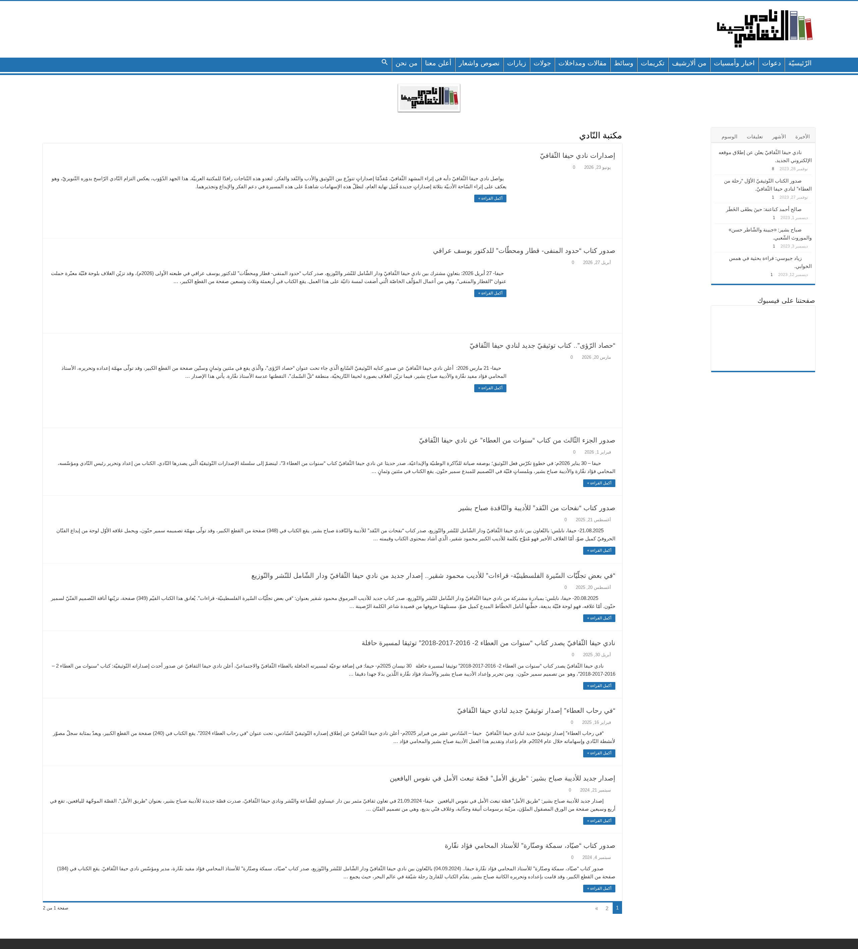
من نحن (406, 63)
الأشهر (779, 136)
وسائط (623, 63)
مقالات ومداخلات (582, 63)
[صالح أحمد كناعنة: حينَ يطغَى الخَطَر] (808, 208)
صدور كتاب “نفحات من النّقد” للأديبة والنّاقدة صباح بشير (536, 508)
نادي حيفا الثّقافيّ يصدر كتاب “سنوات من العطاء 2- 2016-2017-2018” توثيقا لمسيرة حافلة (488, 643)
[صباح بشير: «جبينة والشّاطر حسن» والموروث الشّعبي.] (808, 229)
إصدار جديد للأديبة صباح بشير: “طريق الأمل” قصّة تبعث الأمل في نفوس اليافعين (502, 778)
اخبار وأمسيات (734, 63)
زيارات (516, 63)
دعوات (771, 63)
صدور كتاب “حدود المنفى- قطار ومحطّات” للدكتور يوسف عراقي (524, 250)
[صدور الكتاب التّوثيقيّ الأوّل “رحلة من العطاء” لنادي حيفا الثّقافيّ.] (808, 180)
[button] (385, 65)
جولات (542, 63)
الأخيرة (802, 136)
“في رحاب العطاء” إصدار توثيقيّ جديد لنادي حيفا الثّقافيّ (536, 710)
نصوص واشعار (479, 63)
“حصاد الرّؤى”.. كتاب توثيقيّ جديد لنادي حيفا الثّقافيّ (542, 345)
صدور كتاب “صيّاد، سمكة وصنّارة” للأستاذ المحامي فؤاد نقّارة (530, 845)
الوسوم (729, 136)
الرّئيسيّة (800, 63)
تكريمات (653, 63)
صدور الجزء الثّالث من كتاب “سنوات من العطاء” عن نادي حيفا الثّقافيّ (517, 440)
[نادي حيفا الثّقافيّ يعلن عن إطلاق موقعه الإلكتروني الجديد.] (808, 151)
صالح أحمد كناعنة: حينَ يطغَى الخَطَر (764, 209)
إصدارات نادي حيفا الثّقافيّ (577, 155)
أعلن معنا (438, 63)
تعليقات (755, 136)
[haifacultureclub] (765, 28)
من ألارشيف (689, 63)
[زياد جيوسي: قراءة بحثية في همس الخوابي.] (808, 257)
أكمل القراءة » (490, 198)
